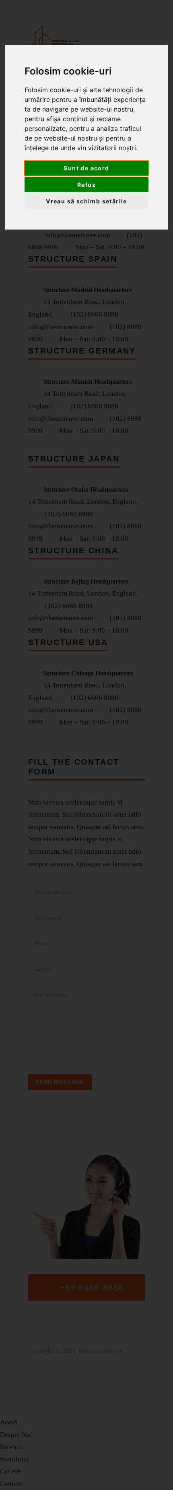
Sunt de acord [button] (86, 168)
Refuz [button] (86, 184)
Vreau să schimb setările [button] (86, 201)
